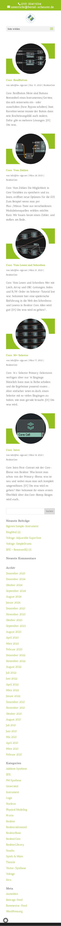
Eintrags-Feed (14, 899)
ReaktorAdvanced (16, 827)
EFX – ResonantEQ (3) (19, 549)
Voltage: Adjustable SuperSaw (23, 537)
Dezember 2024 (15, 579)
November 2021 (15, 707)
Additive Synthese (16, 768)
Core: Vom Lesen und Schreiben (25, 265)
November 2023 (15, 614)
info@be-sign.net (18, 85)
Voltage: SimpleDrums (18, 543)
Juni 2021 (11, 731)
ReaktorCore (49, 85)
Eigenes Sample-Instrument (22, 526)
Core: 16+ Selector (17, 355)
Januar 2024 (13, 602)
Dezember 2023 (15, 608)
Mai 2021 (11, 736)
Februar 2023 (14, 649)
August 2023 (13, 631)
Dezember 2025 (15, 573)
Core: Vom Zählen (17, 170)
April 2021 (12, 742)
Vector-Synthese (16, 868)
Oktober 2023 (14, 620)
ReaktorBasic (13, 832)
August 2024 (13, 596)
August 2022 (13, 666)
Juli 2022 (11, 672)
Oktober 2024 (14, 585)
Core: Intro (13, 449)
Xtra (8, 879)
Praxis (9, 815)
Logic (9, 797)
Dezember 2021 (15, 701)
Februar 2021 (14, 754)
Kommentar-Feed (16, 905)
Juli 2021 (11, 725)
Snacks (10, 850)
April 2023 (12, 637)
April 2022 (12, 684)
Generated (12, 786)
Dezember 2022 (15, 655)
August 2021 (13, 719)
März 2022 (12, 690)
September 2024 (16, 590)
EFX (8, 774)
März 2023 (12, 643)
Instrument (12, 792)
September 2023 (16, 625)
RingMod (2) (13, 532)
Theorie (10, 862)
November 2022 (15, 661)
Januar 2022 (13, 696)
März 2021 (12, 748)
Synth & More (14, 856)
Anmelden (12, 893)
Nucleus (11, 803)
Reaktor (10, 821)
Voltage (10, 873)
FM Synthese (13, 780)
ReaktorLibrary (15, 844)
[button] (5, 920)
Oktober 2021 (14, 713)
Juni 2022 (11, 678)
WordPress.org (14, 911)
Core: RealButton (16, 80)
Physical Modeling (16, 809)
